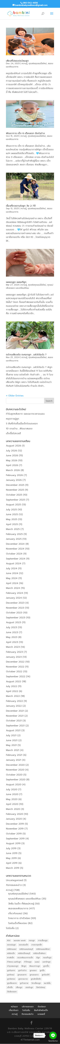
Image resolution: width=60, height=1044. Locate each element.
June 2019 (11, 853)
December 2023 (15, 603)
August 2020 (13, 784)
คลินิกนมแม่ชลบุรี (26, 949)
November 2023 (15, 608)
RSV (8, 940)
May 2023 (11, 637)
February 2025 (14, 534)
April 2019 (11, 863)
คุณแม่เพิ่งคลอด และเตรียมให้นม (24, 898)
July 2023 (11, 627)
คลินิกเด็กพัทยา (39, 953)
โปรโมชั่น (10, 928)
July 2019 (11, 848)
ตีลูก (38, 957)
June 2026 (12, 455)
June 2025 (12, 514)
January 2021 (13, 760)
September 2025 (15, 500)
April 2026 (12, 465)
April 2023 (12, 642)
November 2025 (15, 490)
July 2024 (11, 568)
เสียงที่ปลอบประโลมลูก (17, 61)
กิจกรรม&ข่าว (27, 1014)
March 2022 (13, 696)
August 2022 (13, 681)
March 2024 (13, 588)
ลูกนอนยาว (34, 974)
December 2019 (15, 824)
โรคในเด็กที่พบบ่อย (17, 923)
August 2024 (13, 563)
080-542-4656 (30, 2)
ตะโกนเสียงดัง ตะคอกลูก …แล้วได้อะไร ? (26, 354)
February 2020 (14, 814)
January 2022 (14, 706)
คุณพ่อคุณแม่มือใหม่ (38, 63)
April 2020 (12, 804)
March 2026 (13, 470)
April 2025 (12, 524)
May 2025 (11, 519)
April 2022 (12, 691)
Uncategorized (14, 880)
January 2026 (14, 480)
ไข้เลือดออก (12, 991)
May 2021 (11, 745)
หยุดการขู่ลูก (12, 419)
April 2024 (12, 583)
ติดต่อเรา (42, 1006)
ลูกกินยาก (11, 970)
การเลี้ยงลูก (42, 940)
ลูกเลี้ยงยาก (12, 983)
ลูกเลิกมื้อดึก (36, 979)
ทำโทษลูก (28, 962)
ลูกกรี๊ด (46, 966)
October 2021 (14, 720)
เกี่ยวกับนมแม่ (15, 913)
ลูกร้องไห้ (45, 974)
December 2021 (15, 711)
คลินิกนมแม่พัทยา (43, 949)
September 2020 (15, 779)
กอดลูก (32, 940)
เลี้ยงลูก (19, 987)
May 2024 (11, 578)
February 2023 (14, 652)
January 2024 (14, 598)
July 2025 (11, 509)
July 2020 (11, 789)
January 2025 (14, 539)
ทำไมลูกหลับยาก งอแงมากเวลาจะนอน (25, 414)
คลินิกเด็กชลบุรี (24, 953)
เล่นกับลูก (29, 987)
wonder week (20, 940)
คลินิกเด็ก (11, 953)
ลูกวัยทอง (11, 979)
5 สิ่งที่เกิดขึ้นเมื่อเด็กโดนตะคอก (22, 423)
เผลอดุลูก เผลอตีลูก (16, 282)
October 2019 (14, 833)
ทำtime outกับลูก (14, 962)
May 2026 (11, 460)
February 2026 (14, 475)
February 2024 (14, 593)
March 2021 (12, 750)
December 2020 (15, 765)
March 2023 (13, 647)
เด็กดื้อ (10, 987)
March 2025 (13, 529)
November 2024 (15, 549)
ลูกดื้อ (42, 970)
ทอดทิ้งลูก (47, 957)
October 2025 (14, 495)
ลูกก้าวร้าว (22, 970)
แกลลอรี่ (41, 1014)
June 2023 (12, 632)
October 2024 (14, 553)
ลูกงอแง (33, 970)
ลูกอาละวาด (23, 979)
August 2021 (13, 730)
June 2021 (11, 740)
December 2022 (15, 661)
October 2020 (14, 774)
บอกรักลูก (47, 962)
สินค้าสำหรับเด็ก (41, 1010)
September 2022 (15, 676)
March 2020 (13, 809)
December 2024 (15, 544)
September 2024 (15, 558)
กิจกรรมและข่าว (14, 885)
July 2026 (11, 450)
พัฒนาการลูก (34, 966)
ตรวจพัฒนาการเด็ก (25, 957)
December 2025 (15, 485)
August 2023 (13, 622)
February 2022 (14, 701)
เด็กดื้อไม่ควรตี (13, 433)
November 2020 (15, 770)
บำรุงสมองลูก (12, 966)
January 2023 (14, 657)
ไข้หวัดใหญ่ (40, 987)
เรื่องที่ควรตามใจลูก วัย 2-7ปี (21, 206)
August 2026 (13, 445)
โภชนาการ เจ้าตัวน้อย (19, 918)
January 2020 (14, 819)
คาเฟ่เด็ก (10, 957)
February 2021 (14, 755)
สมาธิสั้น (47, 983)
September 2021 (15, 725)
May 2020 (11, 799)
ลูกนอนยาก (22, 974)
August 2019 (13, 843)
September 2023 (15, 617)
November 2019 (15, 828)
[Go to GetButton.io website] (53, 1041)
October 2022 (14, 671)
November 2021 (15, 716)
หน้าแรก (14, 1006)
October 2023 (14, 612)
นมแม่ (37, 962)
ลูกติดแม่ (10, 974)
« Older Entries (14, 395)
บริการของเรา (28, 1006)
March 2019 (12, 868)
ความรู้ (24, 63)
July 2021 (11, 735)
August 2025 (13, 504)
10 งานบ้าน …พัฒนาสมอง (19, 428)
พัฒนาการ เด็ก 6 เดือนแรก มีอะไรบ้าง (25, 133)
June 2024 (12, 573)
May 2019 (11, 858)
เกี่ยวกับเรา (13, 1010)
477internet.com (30, 1040)
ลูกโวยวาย (24, 983)
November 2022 (15, 666)
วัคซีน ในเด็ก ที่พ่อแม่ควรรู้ (21, 903)
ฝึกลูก (24, 966)
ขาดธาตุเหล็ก (36, 944)
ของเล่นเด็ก (23, 944)
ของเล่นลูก (11, 944)
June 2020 (12, 794)
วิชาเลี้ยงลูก (36, 983)
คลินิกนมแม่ (11, 949)
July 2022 (11, 686)
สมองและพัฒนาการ (18, 908)
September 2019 (15, 838)
